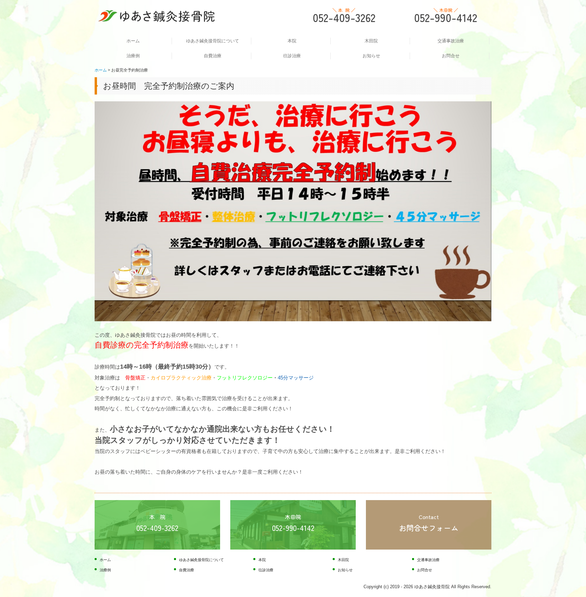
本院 (292, 40)
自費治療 (212, 55)
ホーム (133, 40)
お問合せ (451, 55)
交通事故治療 (450, 40)
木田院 (371, 40)
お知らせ (371, 55)
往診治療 (292, 55)
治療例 (133, 55)
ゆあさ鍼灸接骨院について (212, 40)
